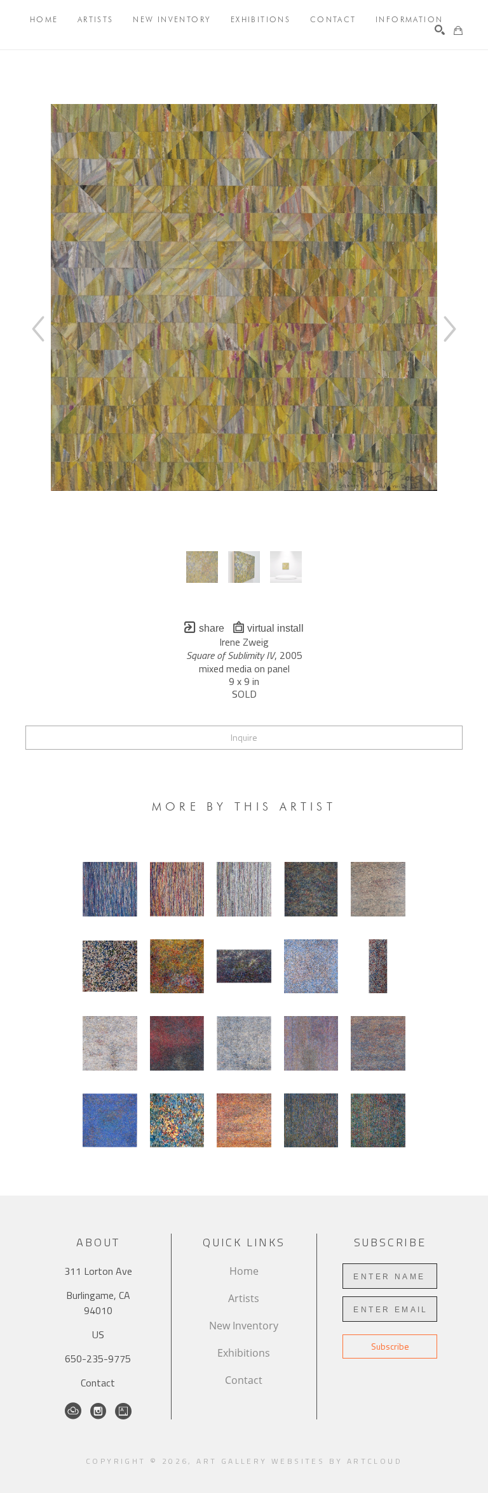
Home (244, 1271)
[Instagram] (98, 1411)
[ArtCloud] (73, 1411)
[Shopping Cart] (458, 30)
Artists (243, 1298)
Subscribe (390, 1346)
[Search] (440, 30)
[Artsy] (123, 1411)
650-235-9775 (98, 1358)
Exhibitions (243, 1353)
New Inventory (243, 1326)
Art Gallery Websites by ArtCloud (299, 1461)
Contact (98, 1382)
